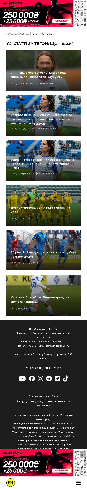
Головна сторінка (17, 34)
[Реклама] (43, 13)
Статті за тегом (42, 34)
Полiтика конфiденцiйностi (44, 396)
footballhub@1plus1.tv (57, 346)
